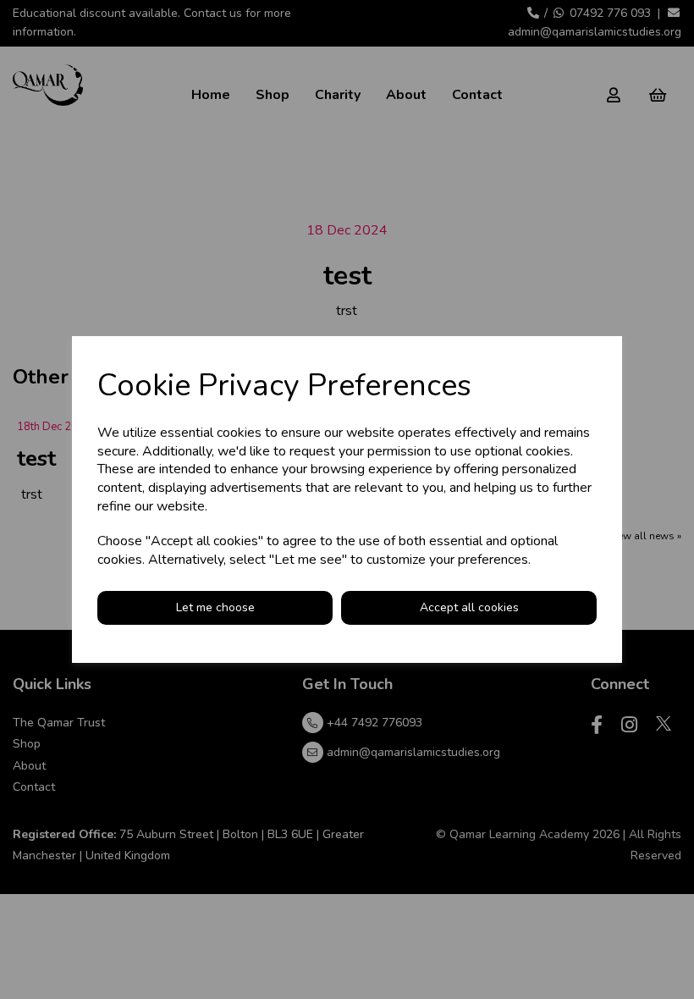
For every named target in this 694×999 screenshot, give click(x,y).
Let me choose (215, 607)
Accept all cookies (469, 607)
